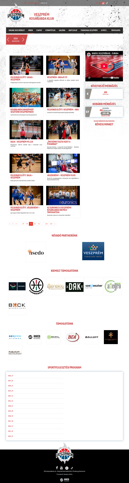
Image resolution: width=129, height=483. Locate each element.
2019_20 (10, 411)
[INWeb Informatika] (34, 337)
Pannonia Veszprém (89, 30)
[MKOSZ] (17, 286)
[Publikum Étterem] (15, 353)
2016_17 (10, 426)
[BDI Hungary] (73, 337)
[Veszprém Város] (93, 251)
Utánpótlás (50, 30)
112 (46, 224)
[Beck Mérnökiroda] (17, 306)
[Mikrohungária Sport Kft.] (111, 337)
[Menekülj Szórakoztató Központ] (55, 286)
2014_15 (10, 436)
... (19, 224)
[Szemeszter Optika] (94, 286)
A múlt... (104, 30)
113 (51, 224)
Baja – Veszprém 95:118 (21, 142)
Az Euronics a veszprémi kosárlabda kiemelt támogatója (59, 210)
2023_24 (10, 391)
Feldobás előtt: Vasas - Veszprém (21, 78)
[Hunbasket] (36, 286)
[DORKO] (75, 286)
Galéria (62, 30)
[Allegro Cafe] (113, 286)
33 (39, 224)
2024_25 (10, 386)
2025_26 (10, 381)
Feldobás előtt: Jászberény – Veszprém (25, 208)
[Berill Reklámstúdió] (53, 337)
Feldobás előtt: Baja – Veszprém (21, 176)
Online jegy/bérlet (17, 30)
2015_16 (10, 431)
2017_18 (10, 421)
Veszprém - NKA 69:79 (57, 77)
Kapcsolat (73, 30)
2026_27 (10, 376)
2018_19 (10, 416)
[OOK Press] (15, 337)
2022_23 (10, 396)
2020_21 (10, 406)
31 (31, 224)
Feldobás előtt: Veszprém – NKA (63, 109)
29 (23, 224)
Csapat (39, 30)
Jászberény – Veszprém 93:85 (61, 175)
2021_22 (10, 401)
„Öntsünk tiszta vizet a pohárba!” (58, 143)
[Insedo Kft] (36, 252)
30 (27, 224)
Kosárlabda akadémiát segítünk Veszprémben (22, 110)
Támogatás (115, 30)
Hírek (30, 30)
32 (35, 224)
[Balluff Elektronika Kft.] (92, 337)
